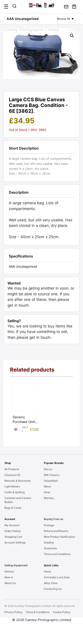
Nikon (47, 486)
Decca (48, 469)
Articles (9, 571)
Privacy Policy (13, 612)
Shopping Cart (13, 536)
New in (8, 577)
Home (47, 571)
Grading (49, 542)
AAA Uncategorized (23, 19)
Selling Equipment (16, 565)
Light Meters (12, 486)
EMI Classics (52, 475)
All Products (11, 469)
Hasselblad (51, 480)
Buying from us (53, 519)
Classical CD (12, 475)
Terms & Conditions (38, 612)
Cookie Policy (61, 612)
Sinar (47, 492)
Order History (12, 531)
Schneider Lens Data (57, 577)
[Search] (14, 6)
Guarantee (50, 548)
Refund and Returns (56, 531)
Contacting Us (53, 588)
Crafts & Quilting (14, 492)
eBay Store (51, 583)
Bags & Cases (12, 507)
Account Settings (15, 542)
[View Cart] (74, 6)
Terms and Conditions (57, 554)
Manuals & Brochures (17, 480)
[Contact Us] (66, 6)
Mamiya (49, 498)
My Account (11, 525)
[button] (72, 36)
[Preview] (16, 429)
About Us (10, 583)
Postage (49, 525)
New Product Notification (59, 536)
